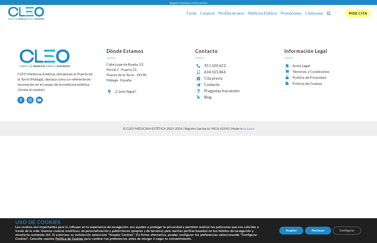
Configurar (346, 230)
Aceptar (291, 230)
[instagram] (30, 100)
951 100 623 (215, 65)
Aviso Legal (301, 66)
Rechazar (318, 230)
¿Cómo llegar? (125, 91)
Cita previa (213, 78)
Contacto (211, 84)
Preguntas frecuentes (222, 91)
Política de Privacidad (309, 77)
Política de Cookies (307, 83)
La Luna (248, 128)
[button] (329, 13)
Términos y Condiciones (311, 71)
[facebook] (20, 100)
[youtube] (39, 100)
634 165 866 (215, 72)
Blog (208, 97)
